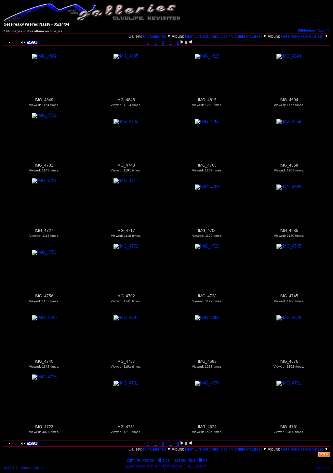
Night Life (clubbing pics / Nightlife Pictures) (224, 36)
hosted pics (184, 460)
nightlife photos (140, 460)
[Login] (323, 30)
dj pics (164, 460)
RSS (324, 454)
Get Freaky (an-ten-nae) (302, 36)
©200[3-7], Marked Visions (23, 467)
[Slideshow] (307, 30)
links (203, 460)
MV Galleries (155, 36)
